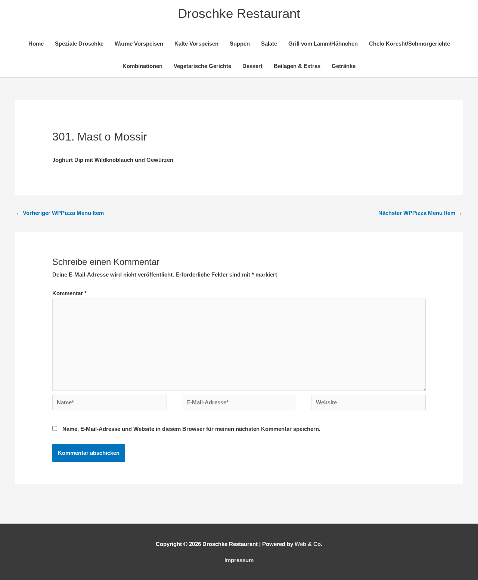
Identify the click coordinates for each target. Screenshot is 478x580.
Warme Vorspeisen (139, 43)
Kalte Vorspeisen (196, 43)
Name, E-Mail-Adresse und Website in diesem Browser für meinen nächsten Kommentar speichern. (191, 429)
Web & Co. (308, 544)
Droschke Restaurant (239, 13)
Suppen (240, 43)
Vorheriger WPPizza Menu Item (60, 213)
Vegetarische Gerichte (202, 66)
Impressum (239, 560)
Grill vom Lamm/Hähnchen (323, 43)
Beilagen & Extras (297, 66)
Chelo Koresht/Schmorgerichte (409, 43)
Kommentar (69, 293)
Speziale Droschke (79, 43)
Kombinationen (142, 66)
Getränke (344, 66)
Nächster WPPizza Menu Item (420, 213)
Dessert (252, 66)
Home (36, 43)
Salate (269, 43)
